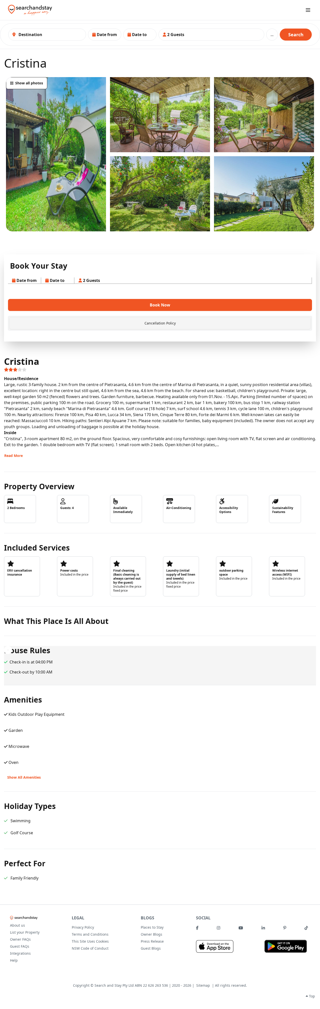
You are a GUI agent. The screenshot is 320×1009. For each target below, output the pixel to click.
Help (14, 960)
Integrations (20, 953)
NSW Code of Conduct (90, 948)
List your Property (25, 932)
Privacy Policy (83, 927)
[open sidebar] (308, 10)
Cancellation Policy (160, 323)
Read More (13, 455)
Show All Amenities (24, 777)
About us (17, 925)
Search (296, 35)
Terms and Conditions (90, 934)
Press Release (152, 941)
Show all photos (29, 83)
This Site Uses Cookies (90, 941)
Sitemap (203, 985)
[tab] (160, 323)
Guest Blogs (151, 948)
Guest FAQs (19, 946)
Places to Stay (152, 927)
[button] (104, 35)
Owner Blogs (151, 934)
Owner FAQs (20, 939)
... (272, 34)
